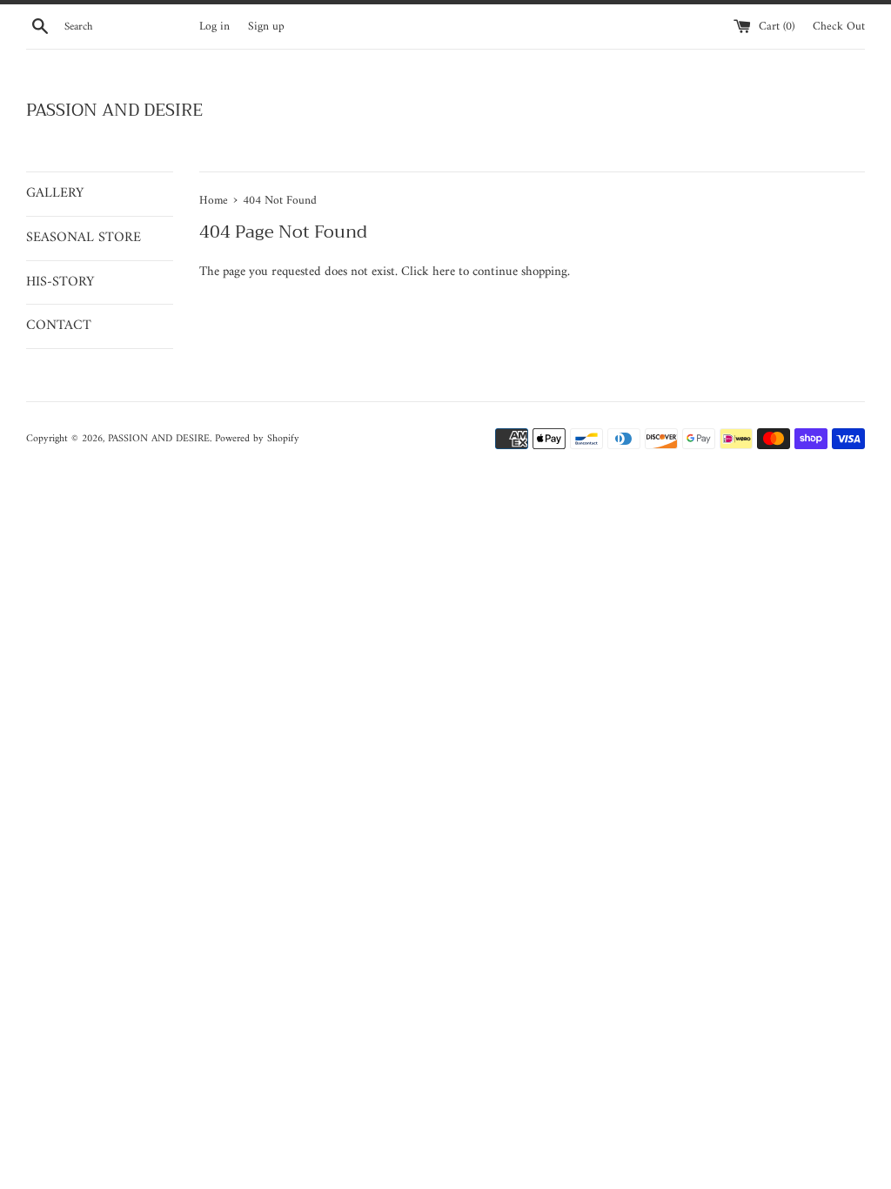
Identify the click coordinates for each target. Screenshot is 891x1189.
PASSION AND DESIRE (114, 110)
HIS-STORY (60, 282)
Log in (214, 27)
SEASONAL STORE (83, 237)
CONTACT (58, 325)
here (443, 272)
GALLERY (55, 193)
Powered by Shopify (257, 439)
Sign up (266, 27)
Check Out (839, 27)
